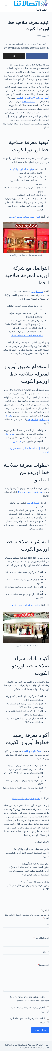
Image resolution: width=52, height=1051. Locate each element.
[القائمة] (6, 6)
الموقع (46, 951)
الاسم (45, 924)
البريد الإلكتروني (41, 938)
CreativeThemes (28, 1047)
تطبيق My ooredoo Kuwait (32, 492)
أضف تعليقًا (43, 965)
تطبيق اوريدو (33, 502)
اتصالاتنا (42, 9)
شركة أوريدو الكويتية (31, 751)
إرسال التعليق (40, 1030)
